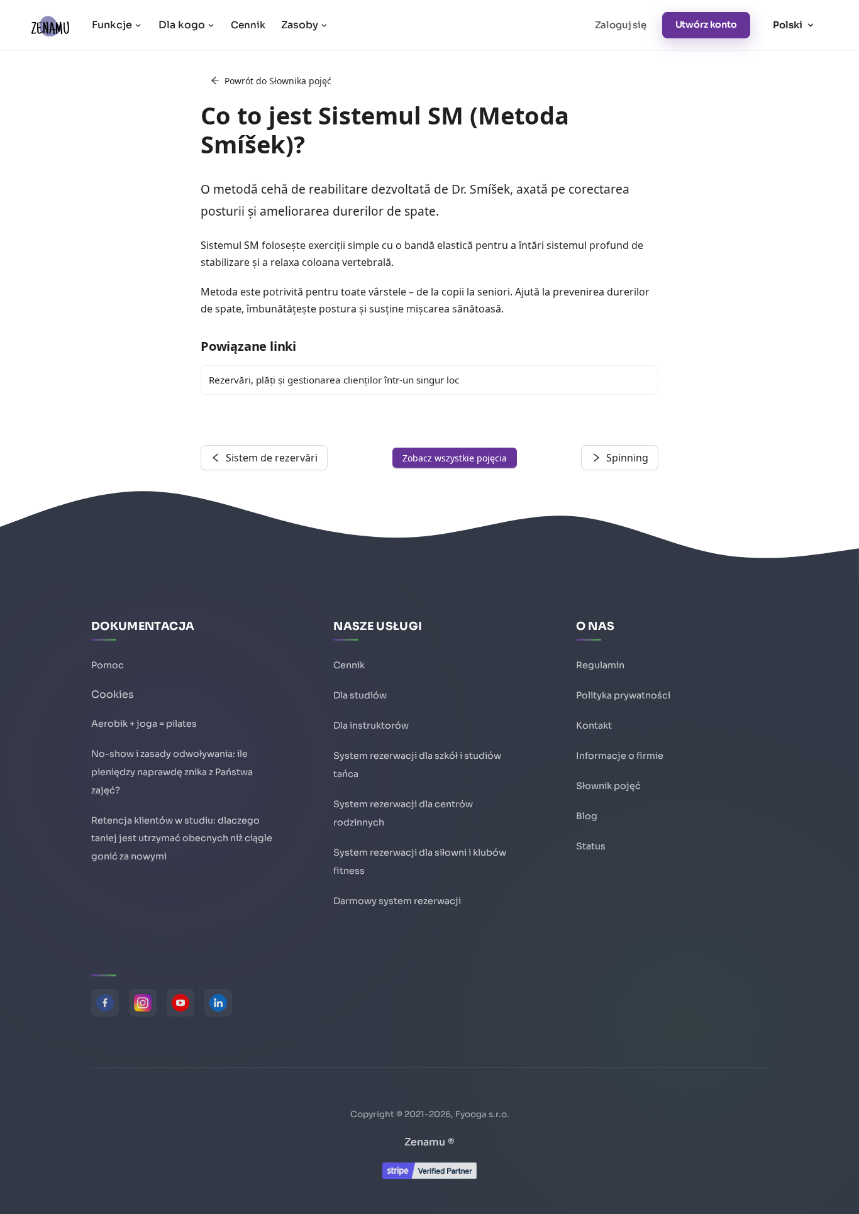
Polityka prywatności (623, 695)
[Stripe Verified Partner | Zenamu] (429, 1175)
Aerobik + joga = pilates (144, 723)
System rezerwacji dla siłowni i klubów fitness (419, 861)
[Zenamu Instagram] (143, 1003)
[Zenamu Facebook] (105, 1003)
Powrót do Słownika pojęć (277, 81)
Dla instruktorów (371, 725)
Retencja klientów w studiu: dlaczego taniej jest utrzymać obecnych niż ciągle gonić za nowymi (181, 839)
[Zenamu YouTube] (180, 1003)
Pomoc (107, 665)
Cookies (112, 694)
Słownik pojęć (608, 786)
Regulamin (600, 665)
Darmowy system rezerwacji (397, 901)
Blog (586, 816)
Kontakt (594, 725)
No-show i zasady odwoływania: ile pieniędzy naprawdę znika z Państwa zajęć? (172, 772)
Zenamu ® (429, 1142)
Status (591, 846)
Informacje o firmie (619, 755)
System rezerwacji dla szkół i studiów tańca (417, 765)
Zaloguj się (620, 25)
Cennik (248, 25)
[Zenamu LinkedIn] (218, 1003)
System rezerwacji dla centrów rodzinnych (403, 813)
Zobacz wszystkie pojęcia (454, 458)
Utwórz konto (706, 24)
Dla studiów (360, 695)
